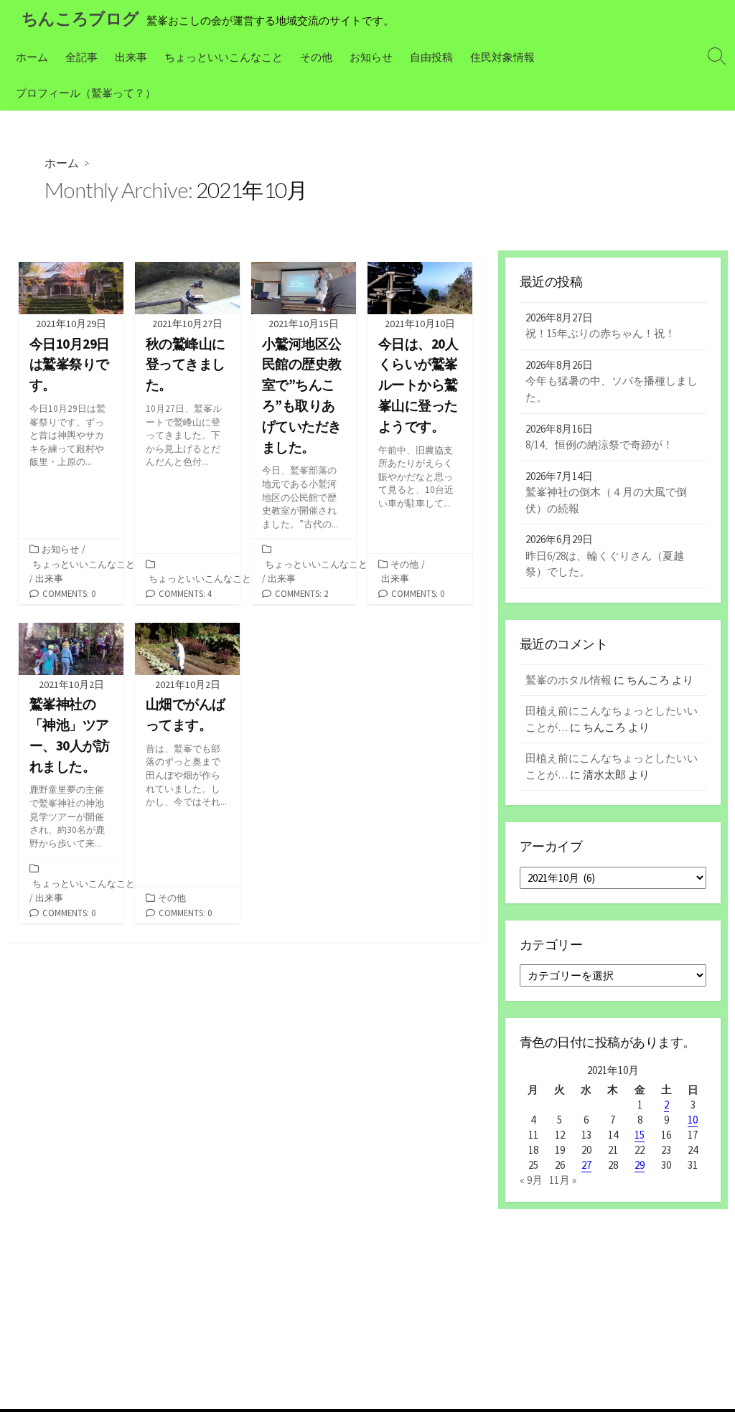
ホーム (32, 56)
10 (693, 1119)
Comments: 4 (185, 593)
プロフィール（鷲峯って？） (86, 92)
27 (586, 1165)
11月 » (562, 1180)
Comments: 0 (68, 593)
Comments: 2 (301, 593)
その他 (316, 56)
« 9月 (531, 1180)
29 (640, 1165)
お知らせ (371, 56)
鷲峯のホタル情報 (568, 680)
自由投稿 (431, 56)
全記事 (81, 56)
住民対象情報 (502, 56)
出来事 (131, 56)
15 (640, 1135)
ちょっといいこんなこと (223, 56)
